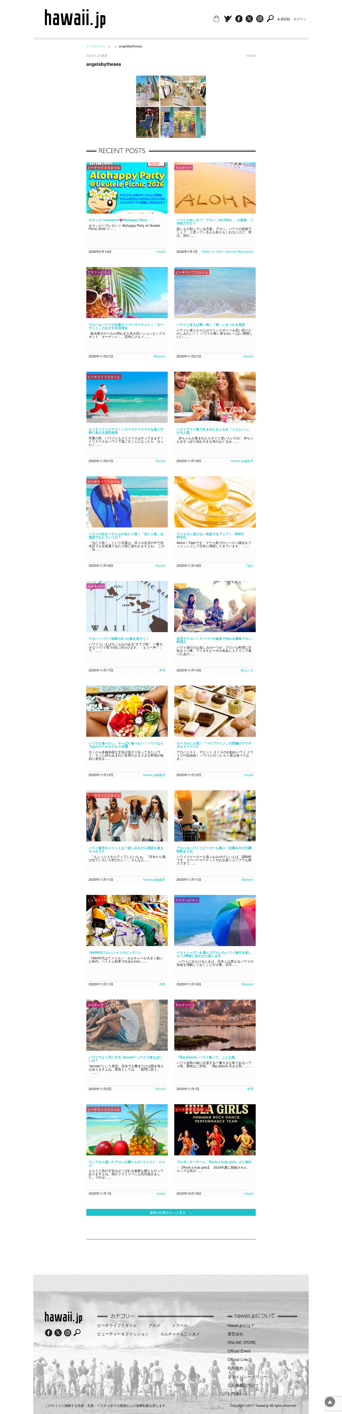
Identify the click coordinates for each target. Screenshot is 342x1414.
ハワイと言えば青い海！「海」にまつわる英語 (211, 324)
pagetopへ (330, 1402)
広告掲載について (243, 1385)
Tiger (249, 565)
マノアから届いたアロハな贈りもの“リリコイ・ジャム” (127, 1163)
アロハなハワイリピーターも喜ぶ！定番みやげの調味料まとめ (214, 849)
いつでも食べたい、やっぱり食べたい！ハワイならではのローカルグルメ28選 (126, 745)
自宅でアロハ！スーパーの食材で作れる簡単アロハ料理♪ (214, 640)
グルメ (154, 1325)
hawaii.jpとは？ (241, 1325)
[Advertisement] (171, 1254)
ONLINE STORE (242, 1342)
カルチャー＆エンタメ (180, 1334)
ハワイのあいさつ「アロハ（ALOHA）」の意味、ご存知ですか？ (215, 221)
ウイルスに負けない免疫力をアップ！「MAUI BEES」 (210, 535)
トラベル (180, 1325)
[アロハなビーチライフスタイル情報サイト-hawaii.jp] (75, 26)
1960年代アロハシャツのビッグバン (115, 952)
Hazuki (248, 356)
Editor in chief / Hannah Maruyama (227, 251)
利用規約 (235, 1368)
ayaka (161, 1193)
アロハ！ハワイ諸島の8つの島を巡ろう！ (119, 638)
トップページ (96, 46)
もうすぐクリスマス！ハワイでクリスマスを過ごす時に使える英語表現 (126, 431)
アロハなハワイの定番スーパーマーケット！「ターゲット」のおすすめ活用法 (126, 326)
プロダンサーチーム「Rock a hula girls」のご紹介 (214, 1161)
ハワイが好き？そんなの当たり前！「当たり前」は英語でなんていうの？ (126, 535)
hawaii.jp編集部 (242, 460)
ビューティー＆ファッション (123, 1334)
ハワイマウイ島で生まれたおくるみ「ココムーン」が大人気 (214, 431)
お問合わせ (237, 1393)
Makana (159, 356)
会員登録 (283, 19)
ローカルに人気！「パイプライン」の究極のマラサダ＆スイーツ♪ (214, 745)
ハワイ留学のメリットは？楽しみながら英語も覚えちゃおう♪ (126, 849)
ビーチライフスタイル (117, 1325)
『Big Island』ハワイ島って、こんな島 (206, 1057)
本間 (162, 670)
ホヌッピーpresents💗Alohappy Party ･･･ (121, 219)
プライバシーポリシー (247, 1376)
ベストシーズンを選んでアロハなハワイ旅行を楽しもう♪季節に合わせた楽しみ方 (214, 954)
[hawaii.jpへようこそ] (63, 1321)
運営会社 (235, 1334)
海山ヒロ (246, 670)
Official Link (238, 1359)
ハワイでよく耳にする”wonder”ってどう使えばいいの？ (125, 1059)
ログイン (299, 19)
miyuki (160, 251)
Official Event (239, 1351)
